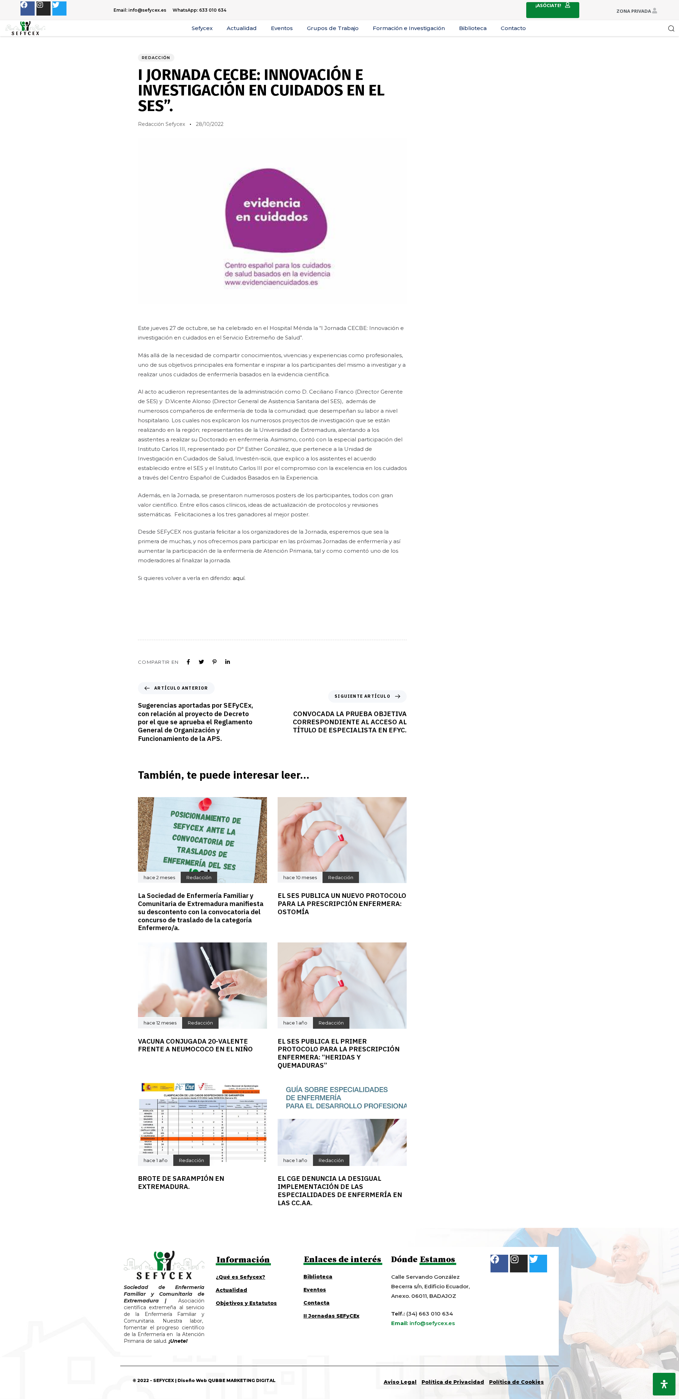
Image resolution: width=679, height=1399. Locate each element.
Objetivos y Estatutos (246, 1303)
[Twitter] (59, 8)
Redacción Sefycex (161, 124)
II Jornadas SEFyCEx (331, 1316)
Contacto (513, 28)
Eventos (282, 28)
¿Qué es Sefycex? (240, 1277)
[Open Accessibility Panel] (664, 1384)
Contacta (316, 1303)
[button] (671, 28)
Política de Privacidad (453, 1382)
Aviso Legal (400, 1382)
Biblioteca (473, 28)
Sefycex (202, 28)
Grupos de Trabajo (333, 28)
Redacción (156, 57)
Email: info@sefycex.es (140, 10)
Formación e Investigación (409, 28)
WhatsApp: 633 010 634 (199, 10)
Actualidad (242, 28)
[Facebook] (28, 8)
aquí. (239, 578)
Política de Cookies (516, 1382)
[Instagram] (43, 8)
